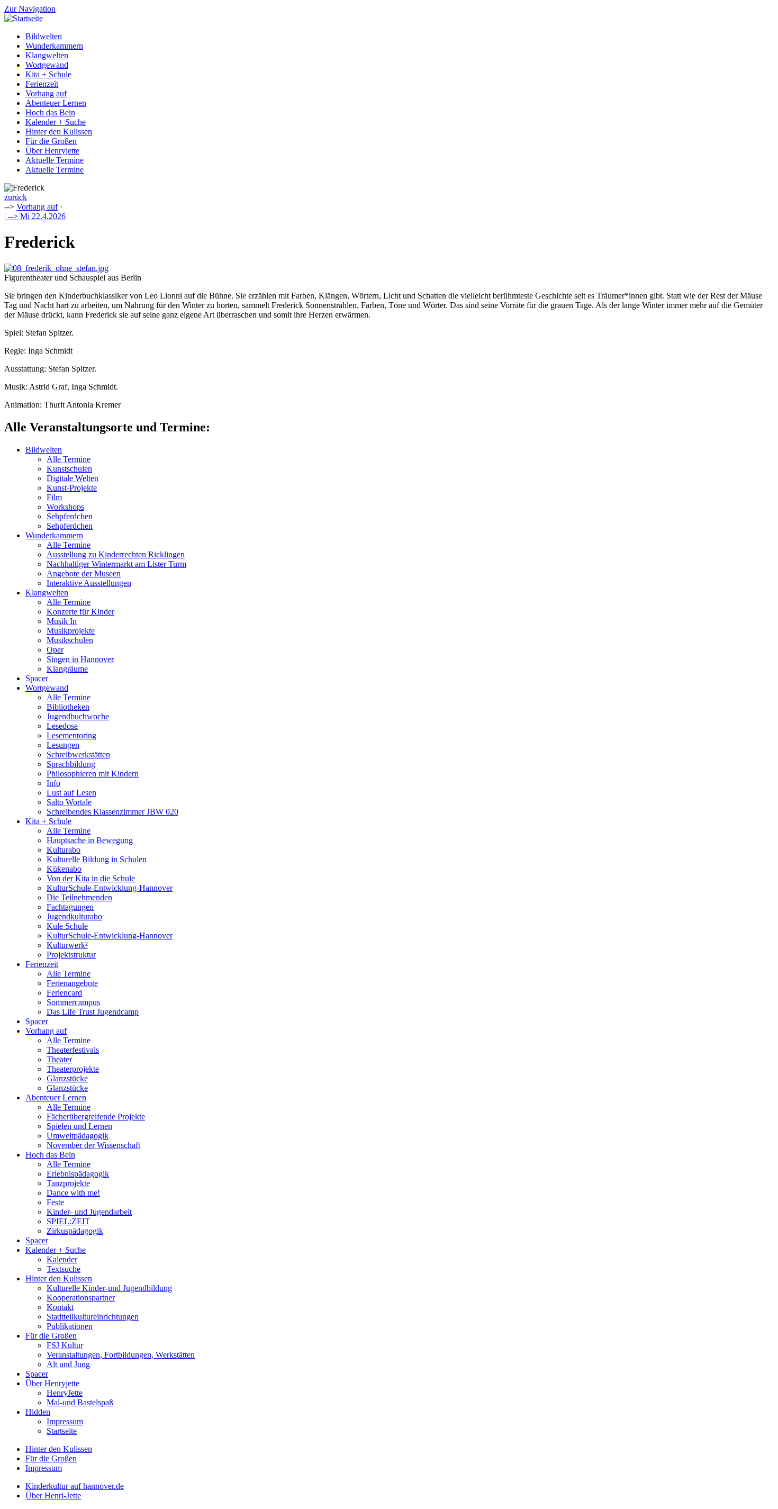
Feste (55, 1202)
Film (54, 497)
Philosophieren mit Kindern (93, 773)
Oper (55, 649)
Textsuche (63, 1268)
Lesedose (62, 725)
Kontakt (60, 1307)
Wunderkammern (54, 45)
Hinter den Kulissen (58, 131)
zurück (15, 197)
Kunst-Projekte (72, 487)
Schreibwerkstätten (78, 754)
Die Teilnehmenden (79, 897)
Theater (59, 1059)
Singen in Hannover (80, 659)
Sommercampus (73, 1002)
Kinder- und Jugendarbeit (89, 1211)
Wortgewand (46, 64)
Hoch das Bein (50, 112)
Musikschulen (70, 640)
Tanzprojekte (68, 1183)
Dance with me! (73, 1192)
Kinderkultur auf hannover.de (74, 1485)
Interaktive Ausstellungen (89, 583)
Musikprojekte (71, 630)
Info (53, 783)
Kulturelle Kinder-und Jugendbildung (109, 1288)
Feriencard (64, 992)
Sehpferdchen (70, 516)
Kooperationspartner (81, 1297)
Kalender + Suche (55, 122)
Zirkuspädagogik (75, 1230)
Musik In (62, 621)
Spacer (36, 678)
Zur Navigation (30, 8)
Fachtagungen (70, 906)
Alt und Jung (68, 1364)
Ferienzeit (41, 83)
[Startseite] (23, 18)
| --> (35, 216)
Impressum (65, 1421)
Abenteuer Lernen (55, 102)
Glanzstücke (67, 1078)
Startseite (62, 1430)
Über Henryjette (52, 150)
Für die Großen (51, 141)
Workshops (65, 506)
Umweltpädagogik (77, 1135)
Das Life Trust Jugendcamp (93, 1011)
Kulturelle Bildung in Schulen (97, 859)
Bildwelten (43, 36)
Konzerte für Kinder (80, 611)
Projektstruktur (71, 954)
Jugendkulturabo (74, 916)
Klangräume (67, 668)
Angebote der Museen (84, 573)
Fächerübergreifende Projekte (96, 1116)
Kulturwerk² (67, 945)
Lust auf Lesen (71, 792)
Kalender (62, 1259)
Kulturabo (63, 849)
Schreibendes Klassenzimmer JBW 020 (112, 811)
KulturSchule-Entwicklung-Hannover (110, 887)
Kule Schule (67, 925)
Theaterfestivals (73, 1049)
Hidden (37, 1411)
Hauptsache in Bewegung (90, 840)
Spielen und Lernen (79, 1126)
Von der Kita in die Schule (91, 878)
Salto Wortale (69, 802)
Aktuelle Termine (54, 160)
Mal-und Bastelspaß (80, 1402)
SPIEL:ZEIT (68, 1221)
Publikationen (70, 1326)
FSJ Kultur (65, 1345)
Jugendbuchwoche (78, 716)
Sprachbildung (71, 764)
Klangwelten (46, 55)
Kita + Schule (48, 74)
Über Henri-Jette (53, 1495)
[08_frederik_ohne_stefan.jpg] (56, 268)
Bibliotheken (68, 706)
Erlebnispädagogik (78, 1173)
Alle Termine (69, 459)
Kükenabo (64, 868)
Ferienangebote (72, 983)
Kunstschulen (69, 468)
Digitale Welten (72, 478)
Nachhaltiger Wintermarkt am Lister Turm (116, 563)
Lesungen (63, 744)
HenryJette (65, 1392)
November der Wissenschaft (93, 1145)
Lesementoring (71, 735)
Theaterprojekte (73, 1068)
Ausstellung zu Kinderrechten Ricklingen (116, 554)
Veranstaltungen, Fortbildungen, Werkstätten (121, 1354)
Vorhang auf (46, 93)
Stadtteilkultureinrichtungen (93, 1316)
